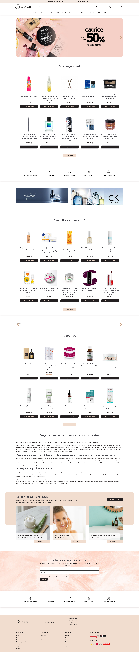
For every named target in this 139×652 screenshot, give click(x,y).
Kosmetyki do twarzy (70, 642)
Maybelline (110, 447)
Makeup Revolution (57, 449)
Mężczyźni (80, 12)
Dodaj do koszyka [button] (29, 106)
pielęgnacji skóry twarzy (31, 460)
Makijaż (43, 12)
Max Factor (115, 447)
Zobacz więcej (69, 155)
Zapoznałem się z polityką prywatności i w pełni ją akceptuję (57, 576)
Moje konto (43, 635)
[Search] (97, 6)
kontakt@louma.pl (83, 1)
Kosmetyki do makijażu (70, 637)
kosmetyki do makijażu (115, 458)
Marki (99, 12)
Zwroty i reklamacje (21, 644)
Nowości (91, 12)
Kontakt (18, 648)
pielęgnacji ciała (20, 460)
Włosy (71, 12)
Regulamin (18, 637)
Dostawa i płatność (21, 642)
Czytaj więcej (39, 541)
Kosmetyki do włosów (70, 644)
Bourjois (64, 449)
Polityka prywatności (21, 639)
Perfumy (34, 12)
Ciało (51, 12)
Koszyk (42, 637)
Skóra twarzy (61, 12)
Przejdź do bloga (114, 499)
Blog (106, 12)
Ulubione (43, 639)
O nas (17, 635)
